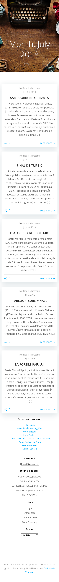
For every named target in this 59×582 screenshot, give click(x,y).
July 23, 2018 (29, 159)
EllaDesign (30, 424)
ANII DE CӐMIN (29, 495)
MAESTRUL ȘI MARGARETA (29, 490)
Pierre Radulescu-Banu (29, 442)
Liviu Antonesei (29, 445)
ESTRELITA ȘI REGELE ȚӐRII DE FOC (29, 485)
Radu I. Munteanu (31, 88)
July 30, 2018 (29, 92)
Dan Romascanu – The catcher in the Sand (30, 438)
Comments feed (30, 517)
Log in (29, 508)
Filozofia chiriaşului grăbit (29, 428)
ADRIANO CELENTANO (29, 476)
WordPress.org (29, 522)
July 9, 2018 (29, 294)
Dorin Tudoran (29, 448)
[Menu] (29, 20)
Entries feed (29, 512)
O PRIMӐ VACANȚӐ (29, 481)
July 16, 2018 (29, 227)
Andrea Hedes (29, 431)
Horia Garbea (29, 435)
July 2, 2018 (29, 358)
